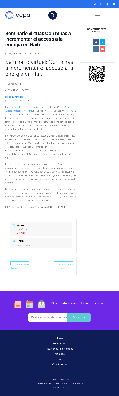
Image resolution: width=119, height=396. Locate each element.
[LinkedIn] (96, 49)
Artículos (60, 353)
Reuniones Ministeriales (59, 348)
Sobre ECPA (59, 343)
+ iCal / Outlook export (66, 266)
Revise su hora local (14, 97)
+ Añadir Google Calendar (19, 266)
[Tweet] (102, 42)
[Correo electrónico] (102, 49)
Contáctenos (59, 364)
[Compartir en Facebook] (96, 42)
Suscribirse (79, 317)
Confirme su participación (17, 100)
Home (59, 338)
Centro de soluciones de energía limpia (25, 107)
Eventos (59, 359)
